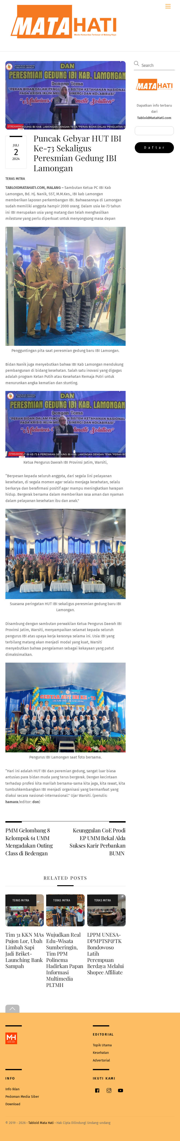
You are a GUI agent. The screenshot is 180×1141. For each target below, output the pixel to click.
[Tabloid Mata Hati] (64, 35)
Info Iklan (12, 1089)
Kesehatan (101, 1053)
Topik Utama (102, 1045)
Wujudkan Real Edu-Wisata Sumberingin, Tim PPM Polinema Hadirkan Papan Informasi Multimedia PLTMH (64, 959)
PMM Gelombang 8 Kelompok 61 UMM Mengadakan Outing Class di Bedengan (28, 841)
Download (12, 1104)
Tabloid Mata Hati (41, 1123)
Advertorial (101, 1060)
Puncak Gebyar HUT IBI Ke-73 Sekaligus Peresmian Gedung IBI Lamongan (77, 153)
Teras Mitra (15, 179)
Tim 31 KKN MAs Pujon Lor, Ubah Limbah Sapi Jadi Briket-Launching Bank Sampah (24, 950)
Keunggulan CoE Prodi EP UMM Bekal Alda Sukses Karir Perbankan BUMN (97, 841)
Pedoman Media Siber (22, 1097)
